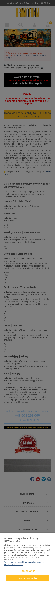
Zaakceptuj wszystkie (27, 578)
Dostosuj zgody (27, 571)
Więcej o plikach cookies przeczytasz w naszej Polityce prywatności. (24, 563)
